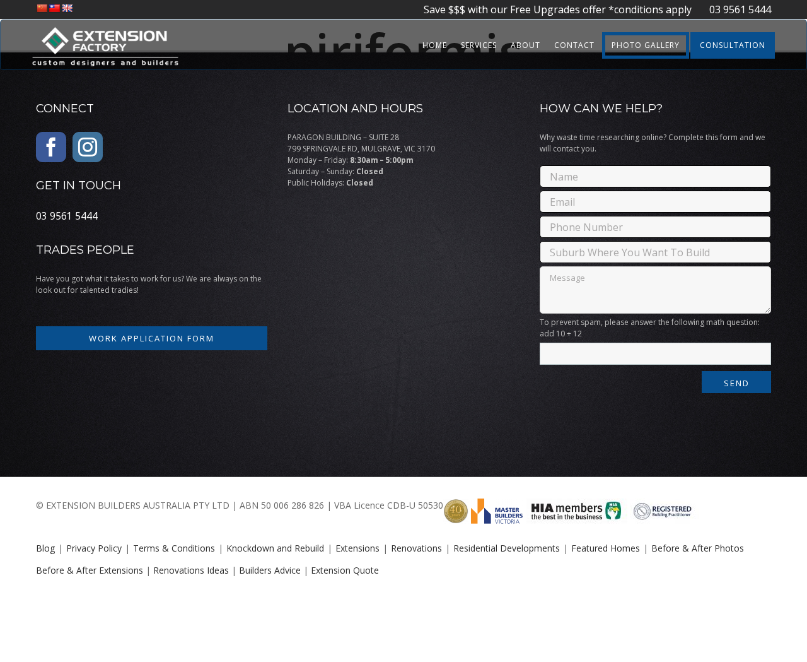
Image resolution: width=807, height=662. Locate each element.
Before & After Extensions (89, 570)
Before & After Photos (697, 548)
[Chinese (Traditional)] (54, 8)
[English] (67, 8)
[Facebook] (51, 147)
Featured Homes (605, 548)
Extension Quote (345, 570)
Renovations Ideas (191, 570)
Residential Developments (506, 548)
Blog (45, 548)
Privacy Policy (94, 548)
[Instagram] (88, 147)
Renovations (416, 548)
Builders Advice (270, 570)
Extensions (357, 548)
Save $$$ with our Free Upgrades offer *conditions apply (559, 9)
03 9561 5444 (732, 9)
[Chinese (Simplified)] (41, 8)
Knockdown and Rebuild (275, 548)
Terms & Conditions (174, 548)
